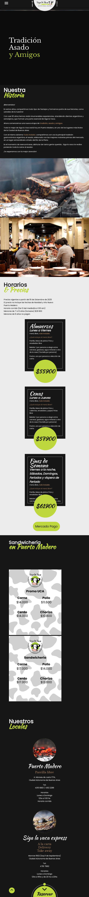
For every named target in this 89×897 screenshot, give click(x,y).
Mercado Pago (46, 526)
